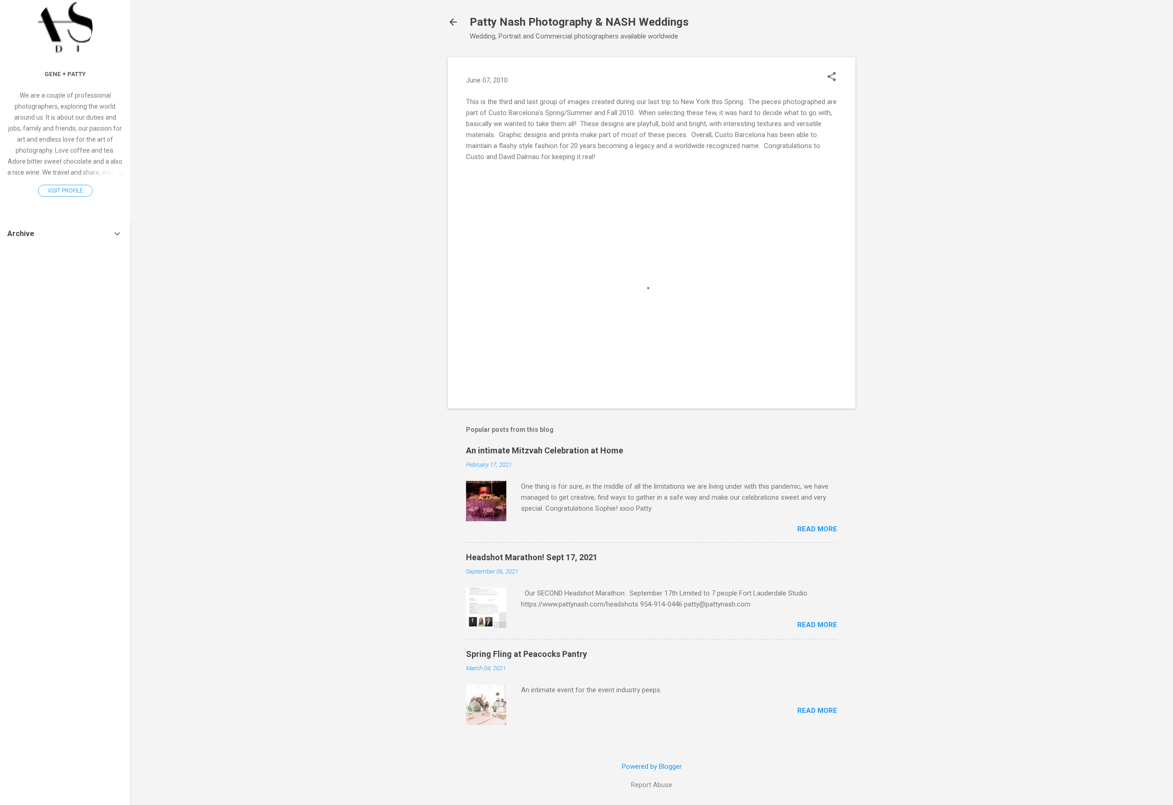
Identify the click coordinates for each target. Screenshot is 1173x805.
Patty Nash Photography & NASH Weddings (579, 22)
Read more (817, 529)
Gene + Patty (65, 73)
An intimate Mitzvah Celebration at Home (544, 450)
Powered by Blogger (652, 766)
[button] (831, 77)
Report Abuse (651, 785)
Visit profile (65, 190)
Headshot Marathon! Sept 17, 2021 (531, 557)
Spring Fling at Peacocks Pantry (526, 654)
